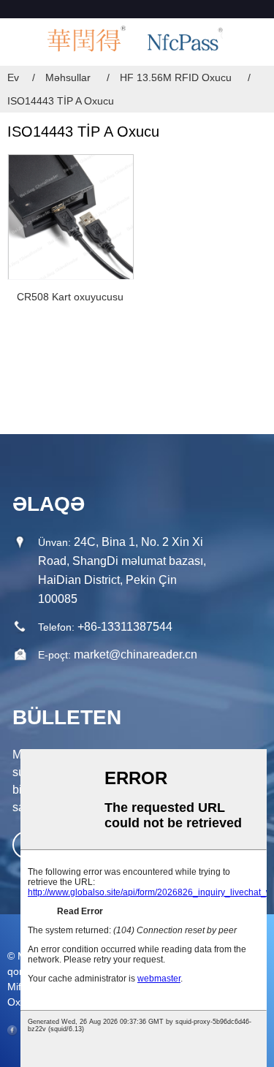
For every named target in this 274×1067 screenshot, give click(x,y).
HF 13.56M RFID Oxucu (176, 77)
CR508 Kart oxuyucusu (70, 297)
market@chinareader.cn (135, 654)
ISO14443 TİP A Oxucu (60, 101)
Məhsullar (68, 77)
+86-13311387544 (124, 626)
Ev (13, 77)
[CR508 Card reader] (71, 216)
